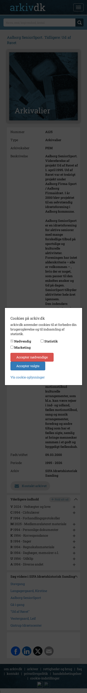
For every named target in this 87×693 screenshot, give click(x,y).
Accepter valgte (27, 366)
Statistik (51, 341)
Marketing (22, 347)
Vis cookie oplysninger (27, 377)
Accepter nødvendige (32, 357)
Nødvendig (22, 341)
